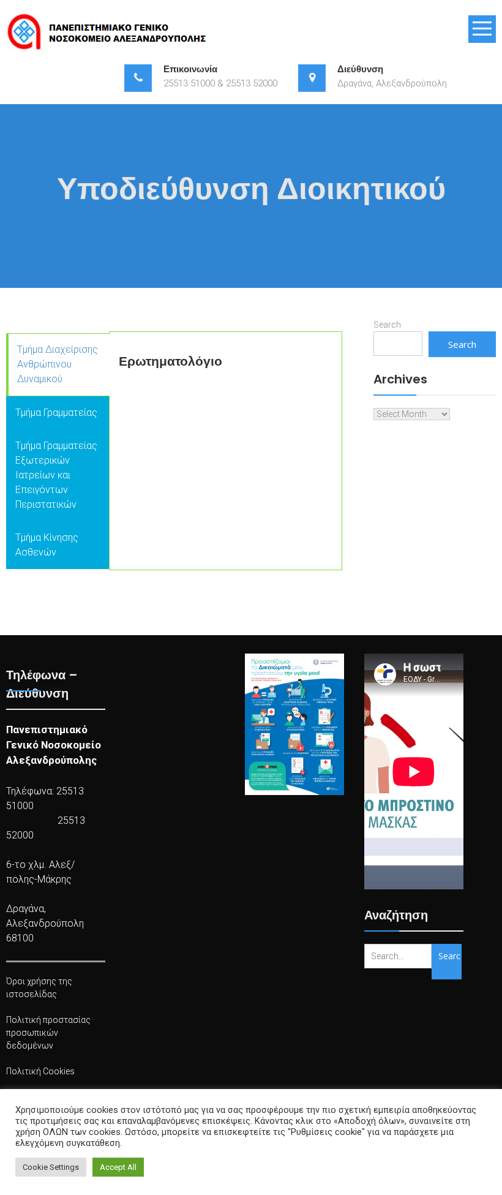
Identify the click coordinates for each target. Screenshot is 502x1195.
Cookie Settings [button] (51, 1167)
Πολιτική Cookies (40, 1071)
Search (387, 325)
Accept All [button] (118, 1167)
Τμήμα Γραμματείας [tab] (56, 412)
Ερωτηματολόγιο (170, 361)
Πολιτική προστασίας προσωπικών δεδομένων (48, 1032)
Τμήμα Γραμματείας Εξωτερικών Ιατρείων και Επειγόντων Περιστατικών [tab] (56, 475)
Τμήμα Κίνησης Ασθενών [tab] (46, 545)
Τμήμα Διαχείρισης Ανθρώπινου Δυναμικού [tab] (57, 364)
